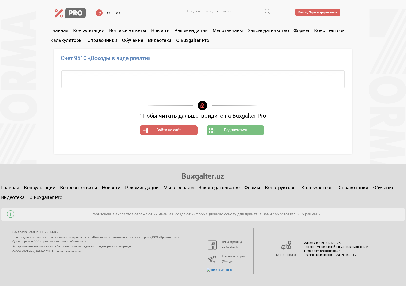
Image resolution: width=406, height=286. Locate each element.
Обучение (383, 187)
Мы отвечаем (228, 30)
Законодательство (268, 30)
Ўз (108, 13)
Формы (301, 30)
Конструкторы (281, 187)
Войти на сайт (168, 130)
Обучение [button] (132, 40)
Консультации (89, 30)
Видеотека (160, 40)
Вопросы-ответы (127, 30)
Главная (59, 30)
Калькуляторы (317, 187)
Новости (160, 30)
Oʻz (118, 13)
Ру (99, 13)
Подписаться (235, 130)
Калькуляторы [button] (66, 40)
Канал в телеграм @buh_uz (233, 259)
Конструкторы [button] (330, 30)
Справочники (102, 40)
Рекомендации (191, 30)
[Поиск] (267, 11)
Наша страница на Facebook (232, 245)
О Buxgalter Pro (192, 40)
